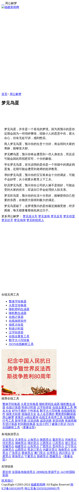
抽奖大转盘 (16, 324)
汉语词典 (33, 420)
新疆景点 (43, 456)
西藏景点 (55, 456)
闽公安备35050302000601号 (42, 488)
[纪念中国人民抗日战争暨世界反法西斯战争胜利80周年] (29, 394)
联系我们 (7, 480)
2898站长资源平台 (48, 472)
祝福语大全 (28, 414)
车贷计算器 (9, 424)
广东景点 (15, 453)
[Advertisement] (39, 50)
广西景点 (46, 446)
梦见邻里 (69, 216)
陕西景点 (46, 439)
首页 (4, 94)
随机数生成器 (17, 313)
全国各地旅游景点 (23, 472)
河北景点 (8, 443)
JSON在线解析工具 (21, 344)
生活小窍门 (43, 424)
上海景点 (33, 439)
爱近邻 (6, 472)
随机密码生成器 (19, 309)
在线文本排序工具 (51, 417)
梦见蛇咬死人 (35, 220)
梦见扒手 (7, 220)
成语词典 (46, 420)
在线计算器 (16, 316)
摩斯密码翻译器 (65, 414)
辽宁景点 (71, 446)
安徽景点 (8, 446)
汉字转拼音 (16, 332)
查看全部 (29, 427)
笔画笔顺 (71, 420)
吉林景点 (8, 449)
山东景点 (33, 446)
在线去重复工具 (19, 336)
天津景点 (21, 439)
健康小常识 (59, 424)
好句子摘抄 (19, 410)
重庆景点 (58, 439)
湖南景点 (21, 443)
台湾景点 (52, 453)
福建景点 (21, 446)
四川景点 (65, 453)
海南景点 (64, 449)
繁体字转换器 (17, 301)
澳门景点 (40, 453)
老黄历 (19, 417)
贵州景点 (58, 446)
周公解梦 (15, 94)
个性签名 (33, 410)
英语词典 (58, 420)
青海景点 (18, 456)
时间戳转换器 (26, 424)
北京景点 (8, 439)
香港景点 (27, 453)
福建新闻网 (38, 484)
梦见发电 (44, 216)
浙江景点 (71, 443)
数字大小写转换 (19, 340)
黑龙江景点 (34, 449)
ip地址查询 (31, 417)
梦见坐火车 (30, 216)
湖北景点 (33, 443)
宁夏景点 (30, 456)
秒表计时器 (16, 328)
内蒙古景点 (50, 449)
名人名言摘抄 (46, 414)
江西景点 (46, 443)
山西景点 (21, 449)
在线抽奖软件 (17, 320)
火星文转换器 (17, 305)
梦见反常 (56, 216)
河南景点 (71, 439)
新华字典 (21, 420)
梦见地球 (20, 220)
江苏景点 (58, 443)
